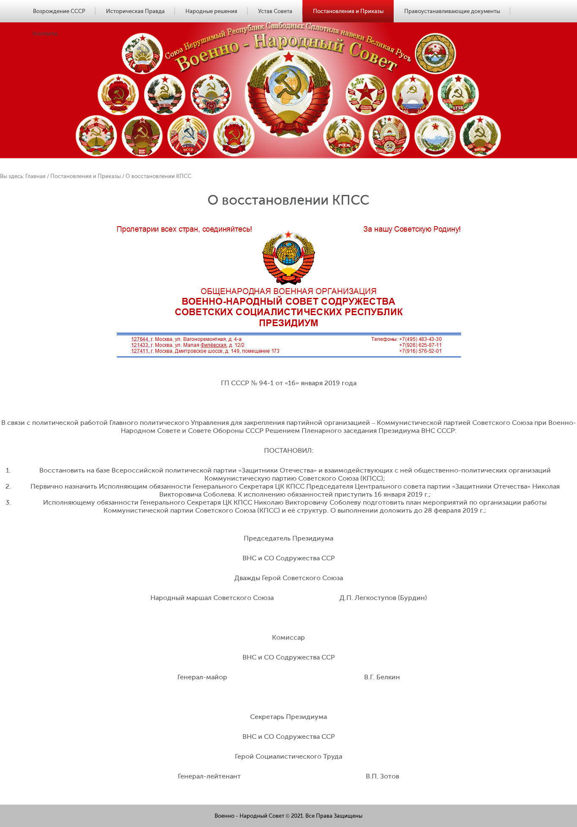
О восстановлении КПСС (158, 176)
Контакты (45, 33)
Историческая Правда (135, 11)
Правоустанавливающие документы (452, 11)
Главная (35, 176)
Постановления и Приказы (348, 11)
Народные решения (211, 11)
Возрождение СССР (59, 11)
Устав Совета (275, 11)
